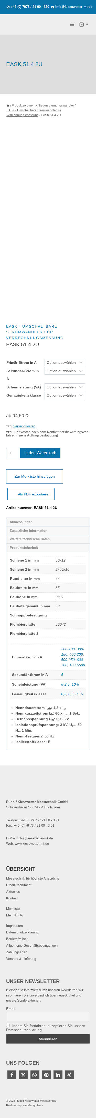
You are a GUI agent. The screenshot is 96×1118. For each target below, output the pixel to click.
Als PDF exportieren (34, 494)
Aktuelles (13, 892)
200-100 (68, 649)
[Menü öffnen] (72, 24)
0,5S (79, 694)
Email (10, 1009)
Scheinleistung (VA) (23, 387)
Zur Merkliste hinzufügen (35, 476)
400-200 (76, 654)
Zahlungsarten (16, 952)
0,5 (70, 694)
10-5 (75, 684)
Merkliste (13, 909)
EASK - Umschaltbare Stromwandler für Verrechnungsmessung (35, 332)
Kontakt (12, 898)
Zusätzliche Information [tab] (28, 531)
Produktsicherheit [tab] (24, 548)
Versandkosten (24, 426)
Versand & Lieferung (21, 959)
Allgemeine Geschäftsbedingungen (32, 945)
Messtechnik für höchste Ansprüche (32, 878)
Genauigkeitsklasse (23, 395)
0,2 (63, 694)
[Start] (7, 105)
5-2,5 (65, 684)
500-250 (68, 660)
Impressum (14, 926)
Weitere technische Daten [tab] (30, 539)
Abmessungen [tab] (21, 522)
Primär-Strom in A (21, 362)
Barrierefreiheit (17, 939)
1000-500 (77, 665)
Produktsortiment (18, 885)
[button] (11, 1074)
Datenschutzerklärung (22, 932)
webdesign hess (33, 1105)
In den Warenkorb (40, 453)
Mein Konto (14, 915)
